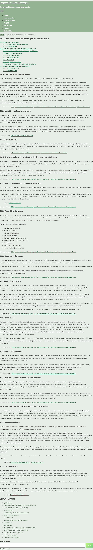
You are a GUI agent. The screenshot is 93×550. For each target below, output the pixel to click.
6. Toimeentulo (8, 518)
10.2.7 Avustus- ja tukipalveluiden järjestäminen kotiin (19, 64)
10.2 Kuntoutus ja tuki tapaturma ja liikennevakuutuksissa (18, 49)
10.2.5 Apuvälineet (8, 60)
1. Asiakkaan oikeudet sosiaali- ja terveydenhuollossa (20, 505)
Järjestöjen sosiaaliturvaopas (14, 2)
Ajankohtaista (9, 18)
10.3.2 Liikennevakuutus (10, 70)
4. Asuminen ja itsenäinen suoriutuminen (16, 513)
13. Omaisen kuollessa (10, 535)
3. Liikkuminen (8, 510)
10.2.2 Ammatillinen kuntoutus (12, 53)
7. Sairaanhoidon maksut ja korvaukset (15, 520)
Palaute (6, 28)
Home (2, 35)
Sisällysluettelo (9, 20)
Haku (89, 545)
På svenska (8, 31)
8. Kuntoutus (8, 522)
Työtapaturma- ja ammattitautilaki (22, 107)
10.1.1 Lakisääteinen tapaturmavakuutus (15, 44)
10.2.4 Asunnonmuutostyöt (11, 57)
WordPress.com (5, 549)
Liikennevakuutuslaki (83, 107)
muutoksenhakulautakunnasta (19, 462)
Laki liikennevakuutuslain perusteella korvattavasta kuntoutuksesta (55, 107)
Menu (2, 11)
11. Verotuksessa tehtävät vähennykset (16, 530)
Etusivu (6, 15)
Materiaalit (8, 25)
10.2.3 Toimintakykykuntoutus (12, 55)
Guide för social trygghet (11, 537)
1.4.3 (67, 384)
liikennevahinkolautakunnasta (19, 495)
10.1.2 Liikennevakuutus (10, 46)
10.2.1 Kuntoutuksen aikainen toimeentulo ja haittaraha (20, 51)
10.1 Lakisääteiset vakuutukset (9, 42)
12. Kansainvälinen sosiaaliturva (13, 532)
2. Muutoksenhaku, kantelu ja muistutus (16, 508)
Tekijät (6, 23)
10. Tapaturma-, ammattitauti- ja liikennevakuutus (19, 527)
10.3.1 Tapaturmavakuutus (11, 68)
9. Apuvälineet (8, 525)
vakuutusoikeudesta (37, 462)
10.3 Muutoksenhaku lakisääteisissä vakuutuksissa (15, 66)
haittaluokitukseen (15, 203)
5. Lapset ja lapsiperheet (11, 515)
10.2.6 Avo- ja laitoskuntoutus (12, 62)
